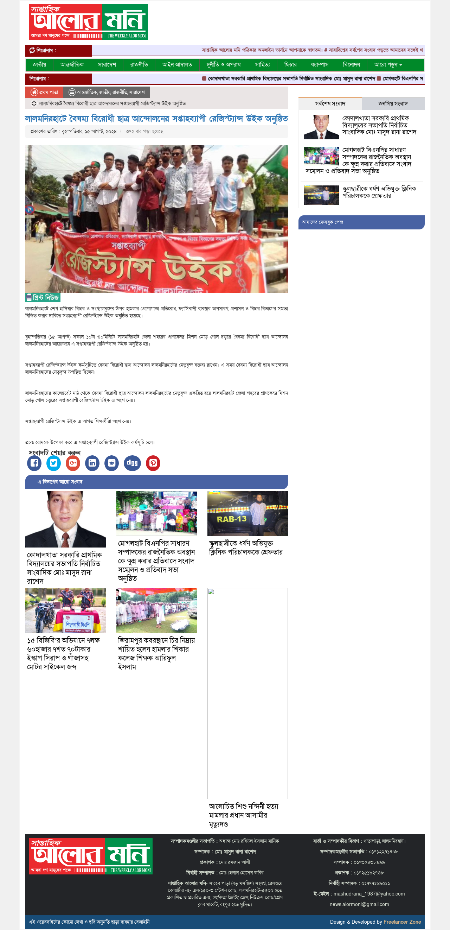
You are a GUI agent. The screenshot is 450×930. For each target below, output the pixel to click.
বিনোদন (351, 65)
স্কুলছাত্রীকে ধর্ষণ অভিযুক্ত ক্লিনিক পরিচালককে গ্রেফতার (246, 548)
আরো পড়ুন (386, 65)
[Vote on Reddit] (111, 463)
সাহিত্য (262, 65)
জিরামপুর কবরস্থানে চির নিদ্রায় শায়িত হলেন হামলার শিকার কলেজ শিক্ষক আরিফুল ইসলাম (156, 654)
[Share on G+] (73, 463)
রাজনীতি (139, 65)
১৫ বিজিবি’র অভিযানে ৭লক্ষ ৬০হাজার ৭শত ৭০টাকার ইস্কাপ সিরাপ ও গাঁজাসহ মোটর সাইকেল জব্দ (63, 654)
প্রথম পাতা (48, 92)
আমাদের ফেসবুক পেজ (322, 222)
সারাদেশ (107, 65)
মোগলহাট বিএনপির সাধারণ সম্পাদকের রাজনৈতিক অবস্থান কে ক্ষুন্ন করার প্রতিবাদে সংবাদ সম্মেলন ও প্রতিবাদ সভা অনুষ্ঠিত (156, 561)
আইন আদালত (177, 65)
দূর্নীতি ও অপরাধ (224, 65)
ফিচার (290, 65)
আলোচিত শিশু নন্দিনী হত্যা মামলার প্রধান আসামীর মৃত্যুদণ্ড (243, 815)
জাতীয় (39, 65)
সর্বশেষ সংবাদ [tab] (330, 104)
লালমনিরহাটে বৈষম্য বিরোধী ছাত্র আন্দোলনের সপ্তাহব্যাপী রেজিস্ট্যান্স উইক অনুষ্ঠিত (156, 118)
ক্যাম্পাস (320, 65)
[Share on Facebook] (34, 463)
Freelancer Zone (402, 922)
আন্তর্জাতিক (72, 65)
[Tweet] (53, 463)
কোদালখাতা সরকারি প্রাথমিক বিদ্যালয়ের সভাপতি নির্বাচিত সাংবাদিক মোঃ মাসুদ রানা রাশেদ (269, 78)
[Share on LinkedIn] (92, 463)
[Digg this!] (132, 463)
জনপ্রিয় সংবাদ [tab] (393, 104)
